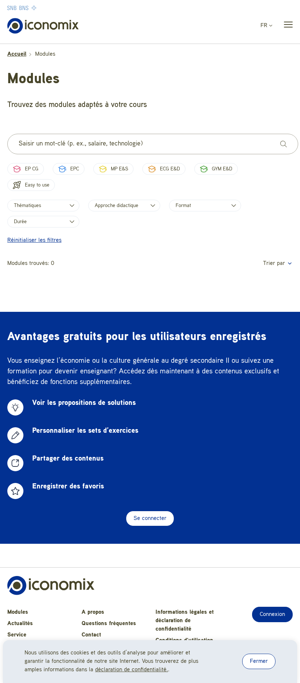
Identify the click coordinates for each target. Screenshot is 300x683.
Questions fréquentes (109, 624)
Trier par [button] (275, 263)
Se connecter (150, 518)
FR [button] (264, 26)
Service (16, 635)
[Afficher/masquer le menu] (286, 26)
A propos (93, 612)
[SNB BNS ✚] (43, 7)
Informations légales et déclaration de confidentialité (184, 620)
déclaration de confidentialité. (131, 670)
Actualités (20, 624)
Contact (91, 635)
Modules (17, 612)
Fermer (259, 661)
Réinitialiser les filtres (34, 240)
